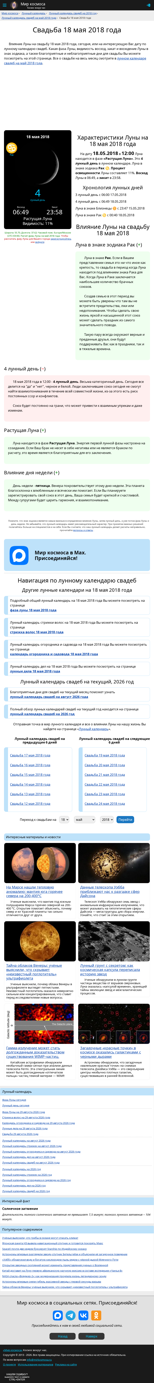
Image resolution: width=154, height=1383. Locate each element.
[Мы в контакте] (83, 1315)
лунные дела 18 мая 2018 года (35, 671)
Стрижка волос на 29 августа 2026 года (26, 1117)
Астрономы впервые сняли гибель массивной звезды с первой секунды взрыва (51, 1281)
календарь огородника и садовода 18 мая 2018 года (54, 654)
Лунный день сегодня (15, 1105)
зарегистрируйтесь (61, 238)
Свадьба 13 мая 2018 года (30, 794)
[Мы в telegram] (70, 1315)
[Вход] (148, 5)
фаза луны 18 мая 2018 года (33, 610)
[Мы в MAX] (57, 1315)
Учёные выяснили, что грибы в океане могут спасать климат (40, 1238)
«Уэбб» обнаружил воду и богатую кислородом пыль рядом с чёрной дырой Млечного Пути (60, 1259)
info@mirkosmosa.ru (39, 1359)
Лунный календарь (34, 13)
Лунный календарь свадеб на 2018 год (72, 13)
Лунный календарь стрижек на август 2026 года (32, 1146)
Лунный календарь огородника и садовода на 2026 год (36, 1180)
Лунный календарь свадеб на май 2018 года (29, 18)
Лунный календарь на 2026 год (21, 1169)
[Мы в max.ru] (57, 565)
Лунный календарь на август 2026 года (26, 1140)
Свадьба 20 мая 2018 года (105, 765)
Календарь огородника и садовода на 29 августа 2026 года (38, 1123)
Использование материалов (35, 1364)
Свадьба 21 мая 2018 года (105, 774)
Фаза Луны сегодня (14, 1100)
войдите (39, 241)
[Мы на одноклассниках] (96, 1315)
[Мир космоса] (14, 5)
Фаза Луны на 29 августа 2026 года (23, 1112)
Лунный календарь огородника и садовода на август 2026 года (41, 1151)
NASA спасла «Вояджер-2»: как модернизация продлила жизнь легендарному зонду (54, 1276)
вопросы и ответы (83, 530)
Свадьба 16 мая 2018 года (30, 765)
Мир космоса (10, 13)
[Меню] (4, 5)
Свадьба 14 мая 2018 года (30, 784)
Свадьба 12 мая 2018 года (30, 803)
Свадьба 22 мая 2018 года (105, 784)
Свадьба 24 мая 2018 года (105, 803)
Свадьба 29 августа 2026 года (20, 1134)
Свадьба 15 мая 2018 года (30, 774)
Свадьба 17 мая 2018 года (30, 755)
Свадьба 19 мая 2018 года (105, 755)
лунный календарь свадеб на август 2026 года (49, 697)
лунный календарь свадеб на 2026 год (42, 714)
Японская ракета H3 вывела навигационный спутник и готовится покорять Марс (52, 1243)
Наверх (91, 1336)
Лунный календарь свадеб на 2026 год (26, 1191)
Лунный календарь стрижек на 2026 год (27, 1174)
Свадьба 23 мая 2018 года (105, 794)
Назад (62, 1336)
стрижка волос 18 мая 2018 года (37, 632)
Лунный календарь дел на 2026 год (24, 1185)
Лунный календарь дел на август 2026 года (28, 1157)
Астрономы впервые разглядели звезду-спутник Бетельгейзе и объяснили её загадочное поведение (64, 1254)
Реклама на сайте (66, 1364)
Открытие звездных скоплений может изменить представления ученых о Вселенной (55, 1265)
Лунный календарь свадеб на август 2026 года (31, 1162)
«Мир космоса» (12, 1350)
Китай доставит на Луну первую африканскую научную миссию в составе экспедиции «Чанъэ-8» (62, 1270)
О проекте (9, 1364)
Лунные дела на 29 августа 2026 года (25, 1128)
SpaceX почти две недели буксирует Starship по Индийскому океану (44, 1249)
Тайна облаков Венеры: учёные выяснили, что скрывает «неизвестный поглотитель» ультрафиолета (65, 1287)
